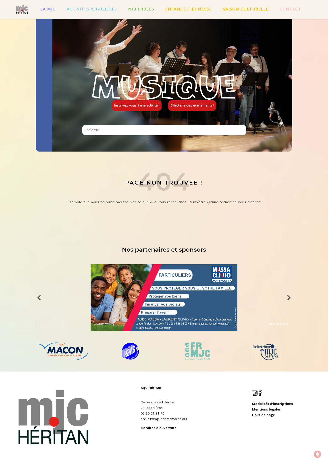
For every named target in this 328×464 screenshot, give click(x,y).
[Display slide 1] (270, 324)
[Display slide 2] (274, 324)
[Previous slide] (39, 298)
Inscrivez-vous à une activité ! (136, 105)
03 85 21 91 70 (152, 413)
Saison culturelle (245, 9)
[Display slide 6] (287, 324)
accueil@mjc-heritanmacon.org (164, 419)
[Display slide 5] (284, 324)
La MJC (48, 9)
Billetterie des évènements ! (192, 105)
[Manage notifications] (317, 454)
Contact (290, 9)
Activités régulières (92, 9)
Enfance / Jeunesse (188, 9)
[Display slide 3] (277, 324)
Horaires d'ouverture (158, 427)
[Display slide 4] (280, 324)
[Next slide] (289, 298)
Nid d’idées (141, 9)
